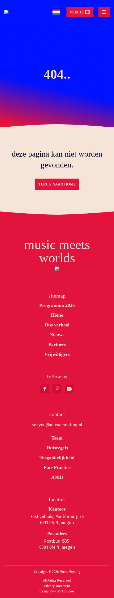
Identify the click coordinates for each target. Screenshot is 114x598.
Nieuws (57, 334)
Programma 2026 (57, 305)
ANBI (57, 477)
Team (57, 438)
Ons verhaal (57, 324)
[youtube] (69, 388)
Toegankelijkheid (57, 457)
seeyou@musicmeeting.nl (57, 424)
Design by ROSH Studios (57, 591)
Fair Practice (57, 467)
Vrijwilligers (57, 354)
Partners (57, 344)
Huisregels (57, 447)
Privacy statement (57, 586)
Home (57, 315)
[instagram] (57, 388)
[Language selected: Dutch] (56, 12)
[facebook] (44, 388)
